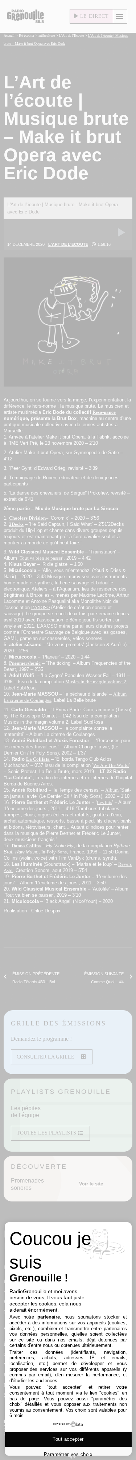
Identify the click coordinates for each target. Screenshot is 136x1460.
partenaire (48, 1317)
